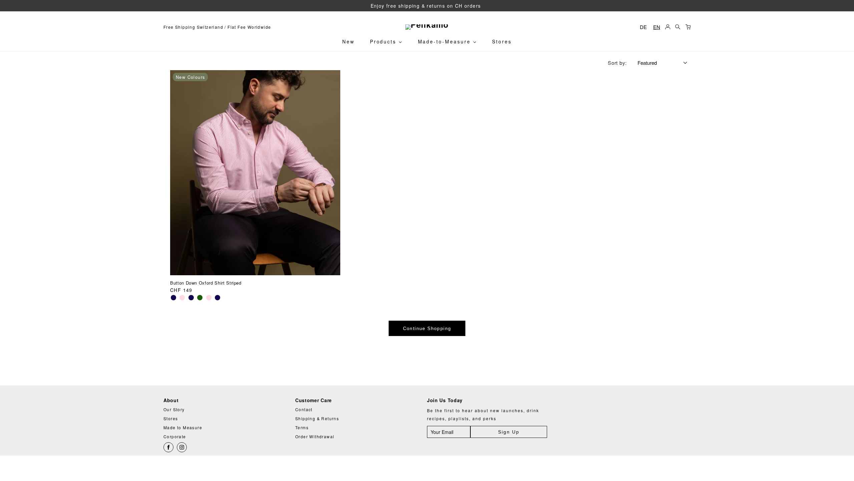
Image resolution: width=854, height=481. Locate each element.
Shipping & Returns (317, 418)
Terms (302, 427)
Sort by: (617, 63)
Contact (304, 409)
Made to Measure (182, 427)
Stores (502, 41)
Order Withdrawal (314, 436)
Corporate (174, 436)
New (348, 41)
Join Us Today (445, 400)
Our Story (174, 409)
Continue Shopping (427, 328)
